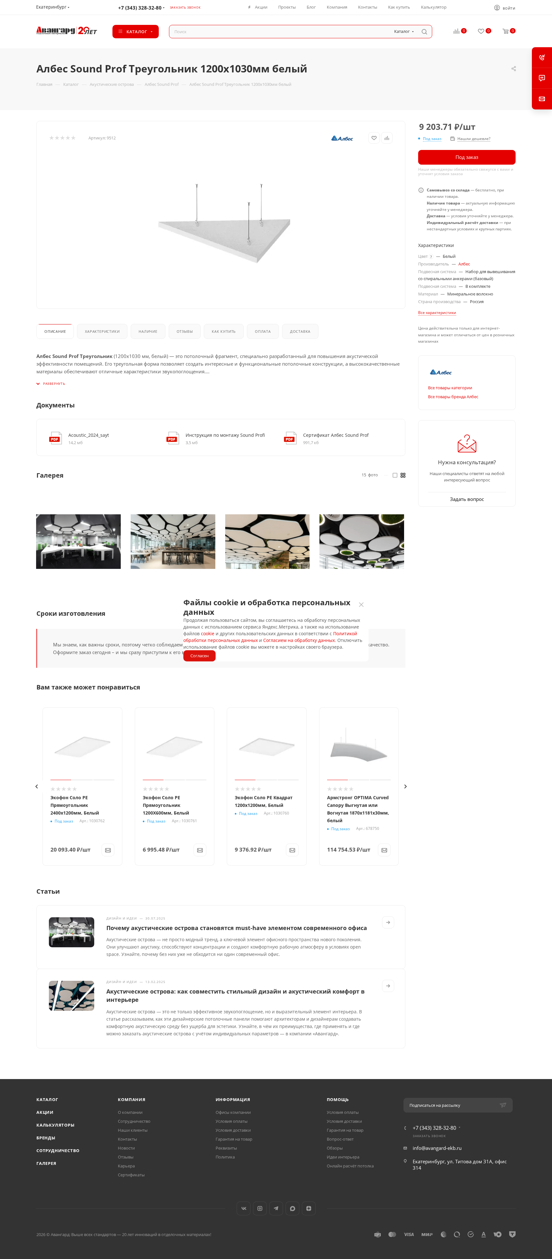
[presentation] (36, 786)
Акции (45, 1112)
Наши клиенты (133, 1130)
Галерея (46, 1163)
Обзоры (335, 1148)
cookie (207, 633)
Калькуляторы (55, 1125)
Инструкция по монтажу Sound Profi (225, 435)
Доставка (300, 331)
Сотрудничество (58, 1150)
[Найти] (424, 31)
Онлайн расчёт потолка (350, 1166)
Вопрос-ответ (340, 1139)
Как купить (224, 331)
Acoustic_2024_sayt (88, 435)
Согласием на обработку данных (299, 640)
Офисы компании (233, 1112)
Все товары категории (450, 388)
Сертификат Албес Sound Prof (336, 435)
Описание (55, 331)
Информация (233, 1099)
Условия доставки (233, 1130)
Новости (126, 1148)
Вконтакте (243, 1208)
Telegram (276, 1208)
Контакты (127, 1139)
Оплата (263, 331)
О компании (130, 1112)
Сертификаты (131, 1175)
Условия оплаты (232, 1121)
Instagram (260, 1208)
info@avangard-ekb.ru (437, 1148)
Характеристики (102, 331)
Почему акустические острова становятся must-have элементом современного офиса (236, 928)
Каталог (47, 1099)
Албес (464, 264)
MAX (292, 1208)
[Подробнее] (388, 922)
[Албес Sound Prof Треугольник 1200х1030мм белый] (224, 224)
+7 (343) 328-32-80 (140, 7)
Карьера (126, 1166)
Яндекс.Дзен (309, 1208)
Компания (131, 1099)
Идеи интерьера (343, 1157)
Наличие (148, 331)
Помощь (338, 1099)
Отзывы (185, 331)
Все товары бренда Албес (453, 396)
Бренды (46, 1138)
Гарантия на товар (234, 1139)
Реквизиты (226, 1148)
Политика (225, 1157)
